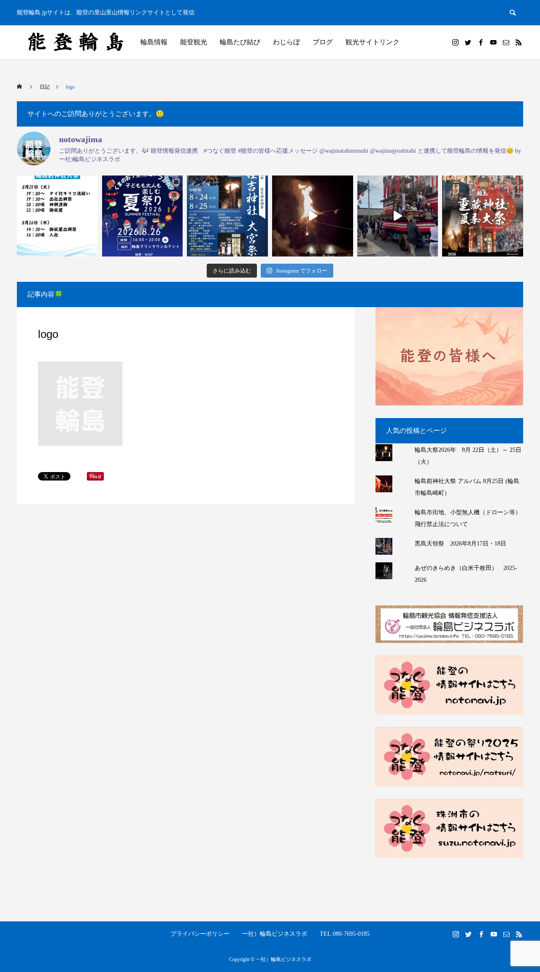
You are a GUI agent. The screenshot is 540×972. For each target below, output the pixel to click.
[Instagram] (455, 42)
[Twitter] (468, 42)
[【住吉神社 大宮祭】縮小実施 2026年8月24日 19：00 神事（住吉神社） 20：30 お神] (227, 216)
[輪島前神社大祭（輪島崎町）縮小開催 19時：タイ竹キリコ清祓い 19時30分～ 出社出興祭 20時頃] (57, 216)
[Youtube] (493, 42)
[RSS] (518, 42)
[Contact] (506, 42)
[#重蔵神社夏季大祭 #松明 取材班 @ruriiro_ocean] (312, 216)
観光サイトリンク (373, 42)
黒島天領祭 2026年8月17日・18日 (460, 543)
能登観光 (193, 42)
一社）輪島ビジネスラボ (274, 934)
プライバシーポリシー (200, 934)
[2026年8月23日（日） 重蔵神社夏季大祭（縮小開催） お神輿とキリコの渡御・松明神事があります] (482, 216)
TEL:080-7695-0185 (345, 934)
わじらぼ (286, 42)
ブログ (323, 42)
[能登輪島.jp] (76, 42)
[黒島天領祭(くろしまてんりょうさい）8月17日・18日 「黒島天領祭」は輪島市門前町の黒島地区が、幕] (397, 216)
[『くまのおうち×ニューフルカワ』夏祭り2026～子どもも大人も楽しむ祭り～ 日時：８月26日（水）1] (142, 216)
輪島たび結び (240, 42)
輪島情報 (153, 42)
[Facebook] (480, 42)
